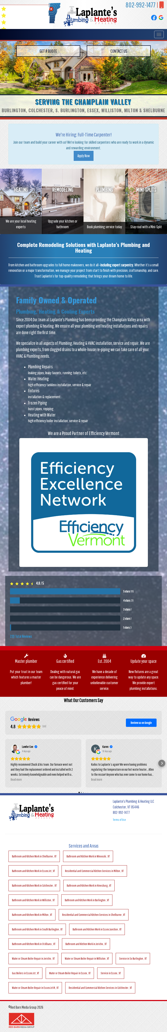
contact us (118, 51)
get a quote (48, 51)
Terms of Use (119, 819)
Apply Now (83, 155)
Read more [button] (16, 779)
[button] (5, 763)
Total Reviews (21, 636)
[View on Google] (15, 749)
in (34, 856)
